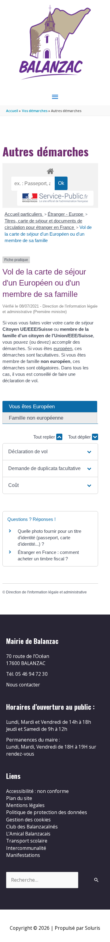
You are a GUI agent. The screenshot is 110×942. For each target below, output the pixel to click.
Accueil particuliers (24, 214)
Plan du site (19, 798)
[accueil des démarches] (50, 170)
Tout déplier (80, 436)
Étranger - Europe (66, 214)
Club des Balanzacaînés (32, 826)
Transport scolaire (26, 840)
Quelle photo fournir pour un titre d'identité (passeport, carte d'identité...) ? (49, 538)
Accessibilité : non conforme (37, 791)
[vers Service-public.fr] (55, 198)
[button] (50, 451)
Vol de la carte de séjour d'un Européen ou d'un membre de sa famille (48, 234)
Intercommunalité (26, 848)
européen (62, 348)
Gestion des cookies (28, 819)
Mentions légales (25, 805)
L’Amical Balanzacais (28, 833)
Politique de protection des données (46, 812)
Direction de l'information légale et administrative (46, 592)
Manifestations (23, 855)
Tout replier (44, 436)
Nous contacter (23, 684)
